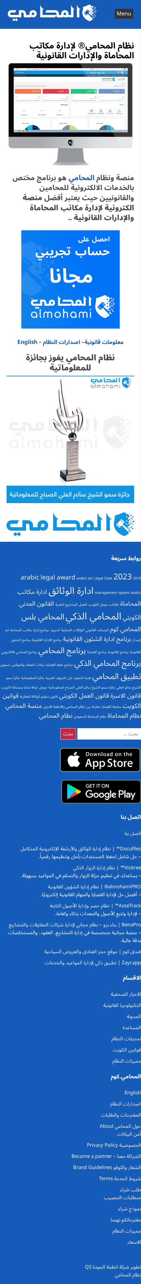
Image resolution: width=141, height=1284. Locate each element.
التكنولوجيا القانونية (122, 1005)
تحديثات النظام (126, 1038)
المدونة (134, 1016)
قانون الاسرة (126, 695)
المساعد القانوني (97, 630)
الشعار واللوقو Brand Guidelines (107, 1167)
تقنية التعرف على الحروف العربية (68, 678)
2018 (137, 578)
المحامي (80, 177)
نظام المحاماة (124, 715)
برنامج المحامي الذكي (107, 663)
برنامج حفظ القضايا (59, 665)
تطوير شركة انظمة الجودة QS (113, 1267)
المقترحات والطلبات (121, 1115)
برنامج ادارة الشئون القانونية (97, 639)
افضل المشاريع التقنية (71, 604)
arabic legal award (48, 577)
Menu (124, 14)
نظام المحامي (55, 715)
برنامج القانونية (118, 652)
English (27, 342)
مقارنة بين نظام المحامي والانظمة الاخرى (71, 706)
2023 (122, 576)
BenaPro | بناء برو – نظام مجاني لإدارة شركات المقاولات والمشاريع (75, 924)
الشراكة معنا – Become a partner (106, 1156)
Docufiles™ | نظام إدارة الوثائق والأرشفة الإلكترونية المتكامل (80, 848)
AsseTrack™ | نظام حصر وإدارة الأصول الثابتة (95, 905)
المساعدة (132, 1027)
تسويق (5, 665)
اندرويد (55, 630)
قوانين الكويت (127, 1050)
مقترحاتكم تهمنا (126, 1220)
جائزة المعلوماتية (32, 678)
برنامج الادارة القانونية (47, 640)
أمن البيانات (129, 1134)
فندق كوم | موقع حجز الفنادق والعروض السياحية (92, 951)
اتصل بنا (133, 833)
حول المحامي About (120, 1126)
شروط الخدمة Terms (120, 1178)
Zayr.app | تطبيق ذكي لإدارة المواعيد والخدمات (93, 962)
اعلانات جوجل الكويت (104, 604)
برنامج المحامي (62, 650)
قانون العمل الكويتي (84, 695)
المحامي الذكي (93, 616)
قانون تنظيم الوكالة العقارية (39, 696)
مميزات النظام (126, 1061)
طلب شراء (130, 1189)
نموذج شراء (129, 1208)
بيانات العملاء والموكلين (28, 665)
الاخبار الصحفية (126, 994)
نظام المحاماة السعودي (90, 716)
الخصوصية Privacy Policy (114, 1145)
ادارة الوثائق (71, 591)
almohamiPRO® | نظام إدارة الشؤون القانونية (94, 886)
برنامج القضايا (97, 652)
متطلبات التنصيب (122, 1197)
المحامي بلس (42, 616)
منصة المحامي (23, 705)
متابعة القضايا (111, 706)
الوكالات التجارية (72, 630)
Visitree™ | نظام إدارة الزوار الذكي (107, 867)
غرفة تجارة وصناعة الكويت (19, 687)
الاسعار (134, 1242)
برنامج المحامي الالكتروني (19, 652)
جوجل (43, 687)
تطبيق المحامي (116, 676)
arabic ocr (85, 578)
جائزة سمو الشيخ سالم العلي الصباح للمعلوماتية (82, 687)
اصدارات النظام (61, 342)
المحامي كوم (125, 629)
